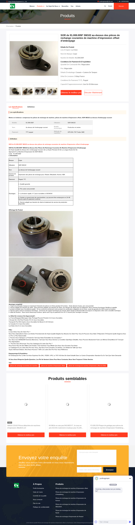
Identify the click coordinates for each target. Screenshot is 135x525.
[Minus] (130, 478)
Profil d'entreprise (38, 488)
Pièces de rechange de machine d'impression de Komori (71, 499)
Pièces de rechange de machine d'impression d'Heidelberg (70, 493)
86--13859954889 (124, 1)
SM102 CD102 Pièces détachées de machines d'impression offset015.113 (23, 427)
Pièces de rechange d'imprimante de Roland (69, 516)
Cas (72, 6)
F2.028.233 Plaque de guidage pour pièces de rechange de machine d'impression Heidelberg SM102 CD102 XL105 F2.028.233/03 (106, 427)
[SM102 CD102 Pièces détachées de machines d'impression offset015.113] (26, 404)
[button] (9, 409)
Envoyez (110, 470)
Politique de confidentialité (41, 507)
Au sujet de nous (52, 6)
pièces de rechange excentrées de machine (23, 365)
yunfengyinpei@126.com (106, 1)
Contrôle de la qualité (39, 496)
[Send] (130, 522)
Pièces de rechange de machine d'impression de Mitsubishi (71, 505)
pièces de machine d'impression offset (53, 365)
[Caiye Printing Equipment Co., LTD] (12, 6)
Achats (78, 6)
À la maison (10, 26)
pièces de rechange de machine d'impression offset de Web (87, 365)
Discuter (121, 6)
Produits (40, 6)
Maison (32, 6)
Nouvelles (65, 6)
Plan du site (36, 503)
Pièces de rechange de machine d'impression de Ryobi (71, 512)
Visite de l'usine (38, 492)
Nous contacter (37, 499)
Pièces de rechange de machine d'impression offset (72, 488)
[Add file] (95, 522)
